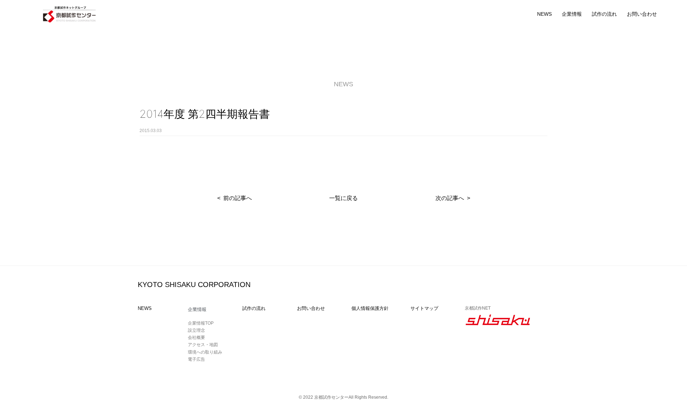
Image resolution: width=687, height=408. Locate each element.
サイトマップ (424, 308)
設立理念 (196, 330)
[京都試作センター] (70, 14)
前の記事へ (237, 198)
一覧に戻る (343, 198)
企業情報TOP (201, 323)
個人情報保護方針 (370, 308)
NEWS (544, 14)
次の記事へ (449, 198)
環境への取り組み (205, 352)
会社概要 (196, 337)
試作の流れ (604, 14)
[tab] (211, 309)
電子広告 (196, 359)
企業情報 (572, 14)
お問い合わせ (642, 14)
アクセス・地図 (203, 344)
